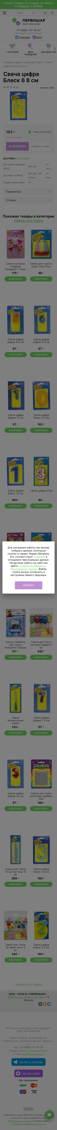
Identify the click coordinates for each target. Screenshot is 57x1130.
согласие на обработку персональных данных (28, 567)
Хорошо (28, 585)
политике (39, 556)
